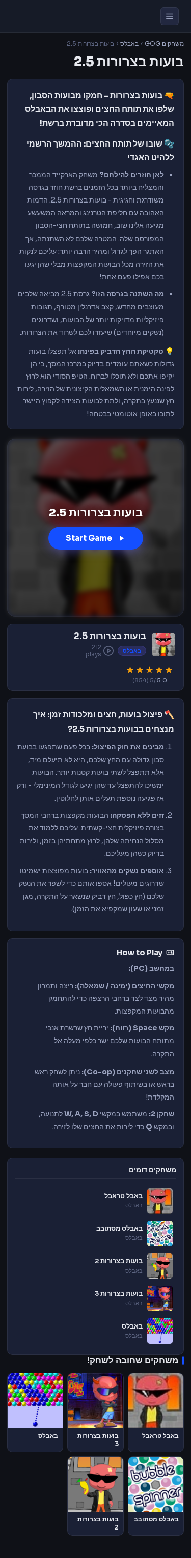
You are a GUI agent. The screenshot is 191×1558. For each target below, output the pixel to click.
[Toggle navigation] (169, 16)
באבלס (129, 44)
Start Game (89, 538)
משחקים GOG (164, 44)
